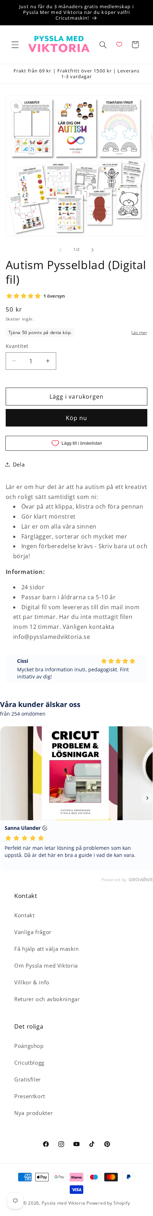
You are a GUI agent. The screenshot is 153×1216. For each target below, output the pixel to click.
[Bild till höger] (92, 250)
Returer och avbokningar (47, 999)
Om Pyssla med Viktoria (46, 965)
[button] (15, 44)
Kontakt (24, 915)
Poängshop (29, 1045)
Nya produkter (33, 1112)
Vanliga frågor (33, 931)
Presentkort (29, 1096)
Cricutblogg (29, 1062)
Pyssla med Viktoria (63, 1203)
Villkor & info (31, 982)
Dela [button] (19, 464)
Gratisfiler (27, 1079)
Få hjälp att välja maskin (46, 948)
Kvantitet (17, 346)
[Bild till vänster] (60, 250)
